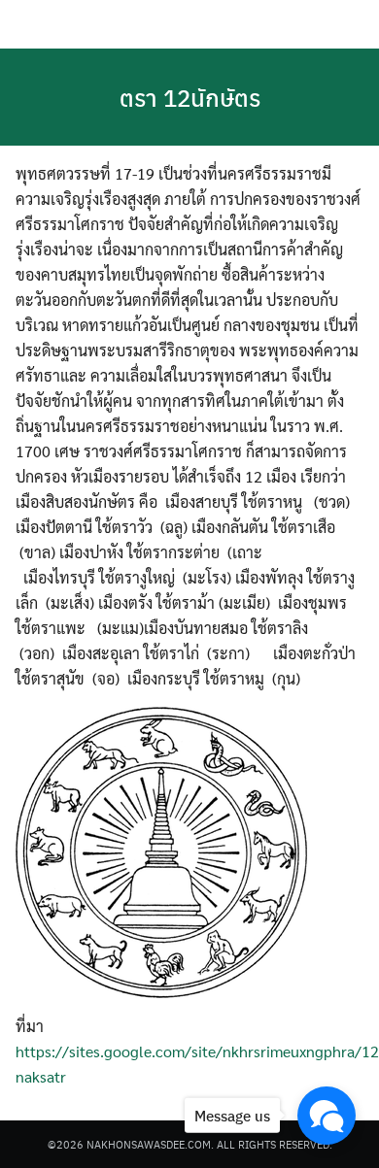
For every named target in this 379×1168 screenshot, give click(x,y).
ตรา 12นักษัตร (190, 97)
